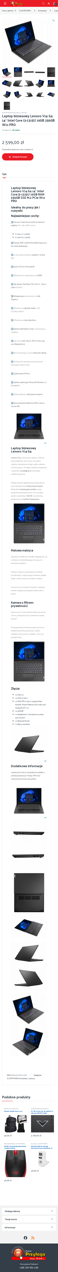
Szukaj (43, 3)
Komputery (42, 10)
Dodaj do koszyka (19, 156)
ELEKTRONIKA (25, 10)
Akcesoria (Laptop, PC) (11, 1108)
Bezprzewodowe (9, 1143)
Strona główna (7, 10)
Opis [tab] (4, 174)
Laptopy (24, 112)
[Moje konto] (48, 3)
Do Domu (34, 1143)
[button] (53, 20)
